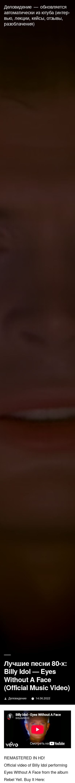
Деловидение (18, 6)
